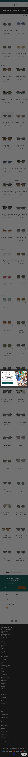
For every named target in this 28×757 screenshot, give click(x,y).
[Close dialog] (26, 371)
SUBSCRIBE (7, 383)
